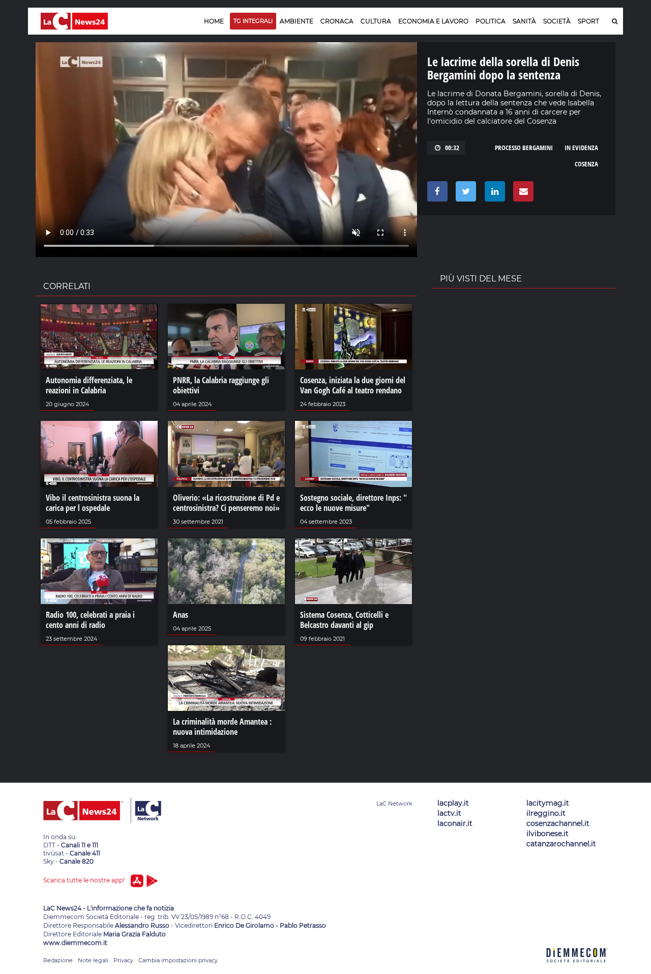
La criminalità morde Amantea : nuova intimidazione (222, 726)
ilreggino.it (546, 813)
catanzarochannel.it (561, 843)
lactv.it (449, 813)
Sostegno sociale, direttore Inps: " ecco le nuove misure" (353, 502)
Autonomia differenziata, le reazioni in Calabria (89, 385)
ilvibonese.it (547, 833)
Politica (491, 21)
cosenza (586, 163)
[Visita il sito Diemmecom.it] (577, 968)
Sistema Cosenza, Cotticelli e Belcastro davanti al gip (344, 620)
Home (214, 21)
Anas (180, 614)
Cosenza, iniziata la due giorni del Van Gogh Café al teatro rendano (352, 385)
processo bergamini (524, 147)
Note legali (93, 960)
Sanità (524, 21)
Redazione (58, 960)
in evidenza (581, 147)
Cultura (376, 21)
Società (557, 21)
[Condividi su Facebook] (435, 194)
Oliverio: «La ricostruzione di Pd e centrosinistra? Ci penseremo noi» (226, 502)
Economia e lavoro (433, 21)
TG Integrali (253, 20)
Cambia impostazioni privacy (178, 960)
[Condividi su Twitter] (464, 194)
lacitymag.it (547, 803)
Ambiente (296, 21)
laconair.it (454, 823)
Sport (588, 21)
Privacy (123, 960)
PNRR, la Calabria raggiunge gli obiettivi (221, 385)
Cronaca (336, 21)
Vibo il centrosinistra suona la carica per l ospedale (92, 502)
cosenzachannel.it (557, 823)
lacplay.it (453, 803)
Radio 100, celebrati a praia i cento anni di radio (90, 620)
